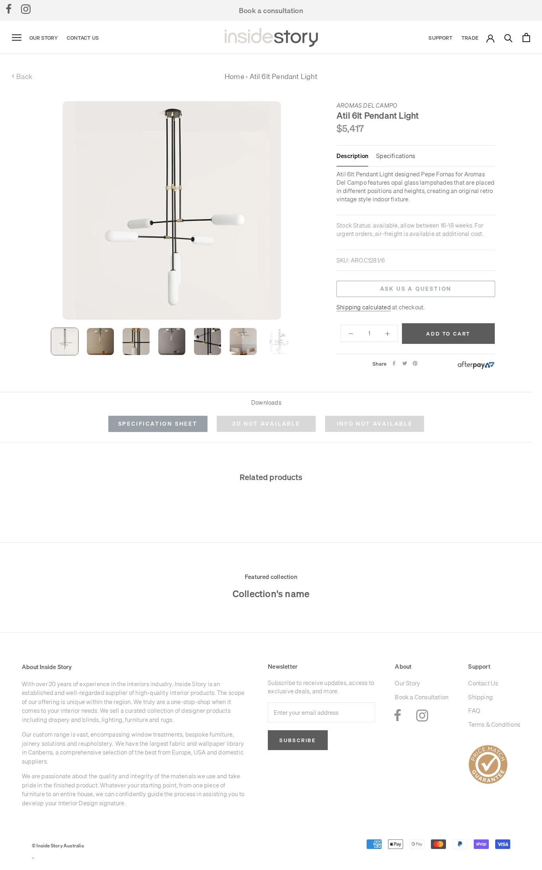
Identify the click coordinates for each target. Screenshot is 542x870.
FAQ (474, 710)
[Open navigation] (16, 37)
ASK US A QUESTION (416, 288)
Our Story (43, 38)
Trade (470, 38)
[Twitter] (404, 363)
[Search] (508, 37)
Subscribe (297, 740)
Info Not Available (375, 423)
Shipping (480, 697)
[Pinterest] (415, 363)
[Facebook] (8, 9)
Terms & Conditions (494, 724)
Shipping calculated (363, 307)
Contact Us (83, 38)
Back (22, 76)
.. (33, 856)
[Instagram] (26, 9)
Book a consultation (271, 10)
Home (234, 76)
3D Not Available (266, 423)
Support (440, 38)
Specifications (395, 156)
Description (352, 156)
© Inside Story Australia (58, 845)
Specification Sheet (158, 423)
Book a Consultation (421, 697)
